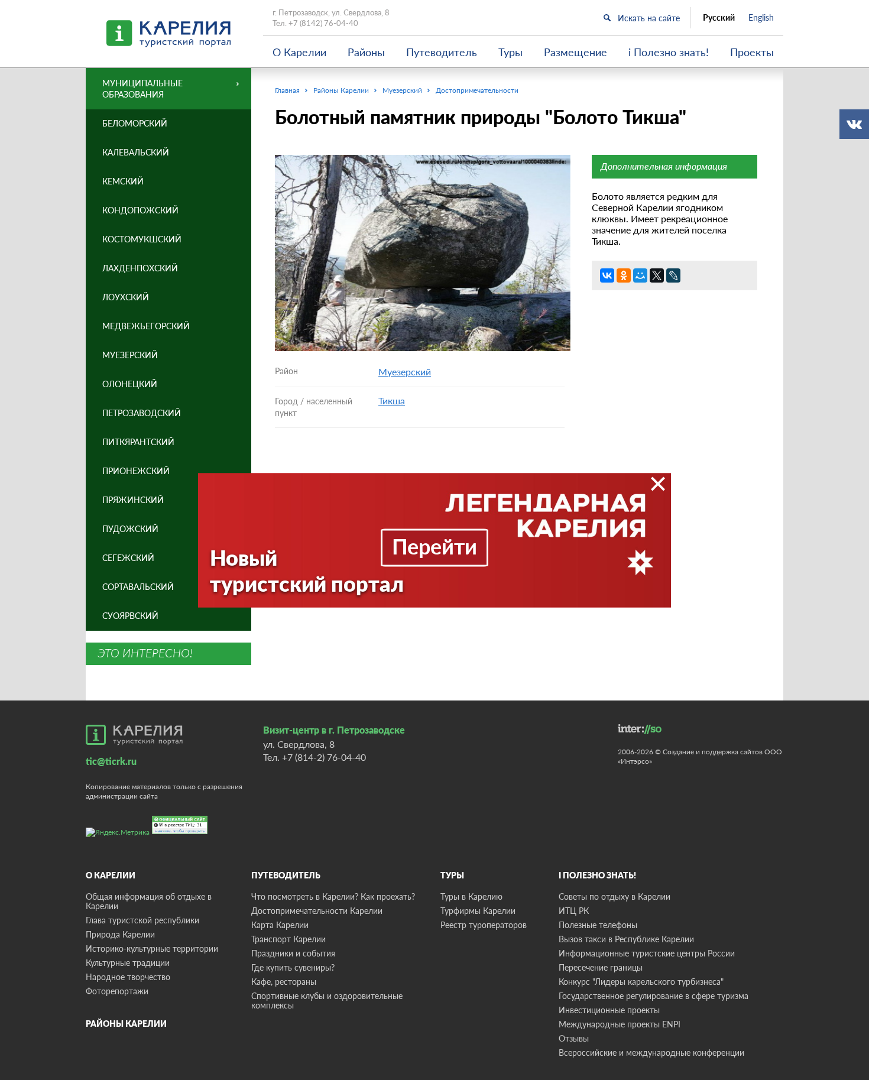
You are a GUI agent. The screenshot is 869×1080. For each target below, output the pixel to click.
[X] (657, 275)
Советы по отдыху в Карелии (614, 896)
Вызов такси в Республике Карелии (626, 939)
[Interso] (640, 729)
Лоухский (125, 297)
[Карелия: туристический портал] (134, 734)
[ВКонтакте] (607, 275)
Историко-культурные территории (152, 948)
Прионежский (136, 471)
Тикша (391, 400)
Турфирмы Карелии (477, 911)
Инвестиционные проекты (609, 1010)
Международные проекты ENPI (619, 1024)
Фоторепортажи (117, 991)
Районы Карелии (126, 1024)
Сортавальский (138, 587)
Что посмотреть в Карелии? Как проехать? (333, 896)
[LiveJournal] (673, 275)
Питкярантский (138, 442)
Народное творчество (128, 977)
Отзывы (574, 1038)
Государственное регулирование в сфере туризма (653, 996)
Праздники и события (293, 953)
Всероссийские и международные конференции (651, 1052)
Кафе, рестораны (283, 982)
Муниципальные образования (142, 88)
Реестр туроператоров (483, 925)
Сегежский (128, 558)
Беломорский (134, 123)
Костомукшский (141, 239)
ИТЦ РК (574, 911)
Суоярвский (130, 616)
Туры (510, 52)
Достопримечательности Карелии (316, 911)
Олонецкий (129, 384)
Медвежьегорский (146, 326)
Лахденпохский (140, 268)
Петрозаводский (141, 413)
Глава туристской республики (142, 920)
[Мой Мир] (640, 275)
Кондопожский (140, 210)
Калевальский (135, 152)
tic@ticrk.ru (111, 761)
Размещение (575, 52)
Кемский (123, 181)
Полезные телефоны (598, 925)
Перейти (434, 546)
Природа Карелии (120, 934)
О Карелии (299, 52)
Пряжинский (133, 500)
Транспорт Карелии (288, 939)
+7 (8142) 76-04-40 (323, 23)
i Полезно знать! (668, 52)
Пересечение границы (601, 967)
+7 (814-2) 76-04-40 (324, 757)
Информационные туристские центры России (647, 953)
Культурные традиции (128, 963)
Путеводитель (441, 52)
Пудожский (130, 529)
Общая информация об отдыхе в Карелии (149, 901)
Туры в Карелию (471, 896)
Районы (366, 52)
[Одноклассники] (624, 275)
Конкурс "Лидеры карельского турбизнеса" (641, 982)
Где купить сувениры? (293, 967)
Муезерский (404, 371)
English (761, 18)
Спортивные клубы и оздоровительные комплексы (327, 1000)
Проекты (752, 52)
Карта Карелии (280, 925)
